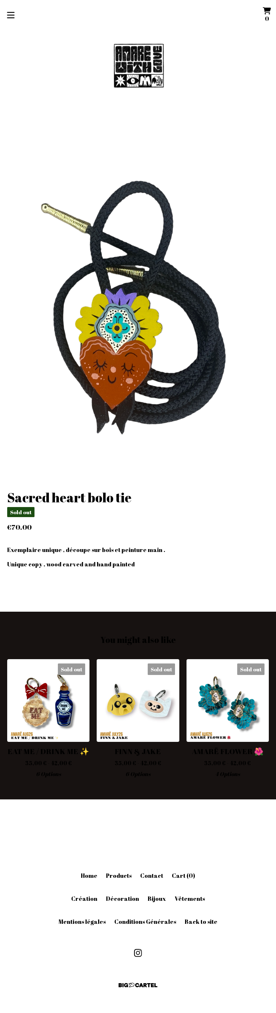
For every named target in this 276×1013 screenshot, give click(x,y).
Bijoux (157, 899)
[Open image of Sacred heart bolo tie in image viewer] (138, 300)
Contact (151, 876)
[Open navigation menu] (10, 15)
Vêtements (190, 899)
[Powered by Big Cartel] (138, 985)
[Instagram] (138, 953)
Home (89, 876)
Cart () (183, 876)
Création (84, 899)
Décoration (122, 899)
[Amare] (138, 67)
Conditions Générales (145, 922)
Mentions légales (82, 922)
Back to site (201, 922)
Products (119, 876)
